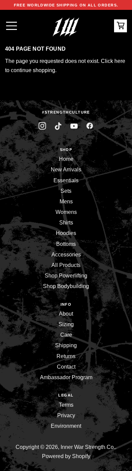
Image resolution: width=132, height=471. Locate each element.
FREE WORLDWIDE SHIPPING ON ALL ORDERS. (66, 5)
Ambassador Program (66, 377)
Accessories (66, 254)
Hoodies (66, 233)
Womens (66, 212)
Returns (66, 356)
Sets (66, 191)
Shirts (66, 222)
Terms (66, 405)
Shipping (66, 345)
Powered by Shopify (66, 456)
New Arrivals (66, 169)
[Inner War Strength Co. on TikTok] (58, 126)
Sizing (66, 324)
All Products (66, 265)
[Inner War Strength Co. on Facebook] (74, 126)
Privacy (66, 415)
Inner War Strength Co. (88, 447)
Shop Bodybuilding (66, 286)
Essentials (66, 180)
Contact (66, 367)
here (119, 61)
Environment (66, 426)
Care (66, 335)
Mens (66, 201)
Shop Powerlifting (66, 276)
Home (66, 159)
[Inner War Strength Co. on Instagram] (42, 126)
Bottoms (66, 244)
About (66, 314)
